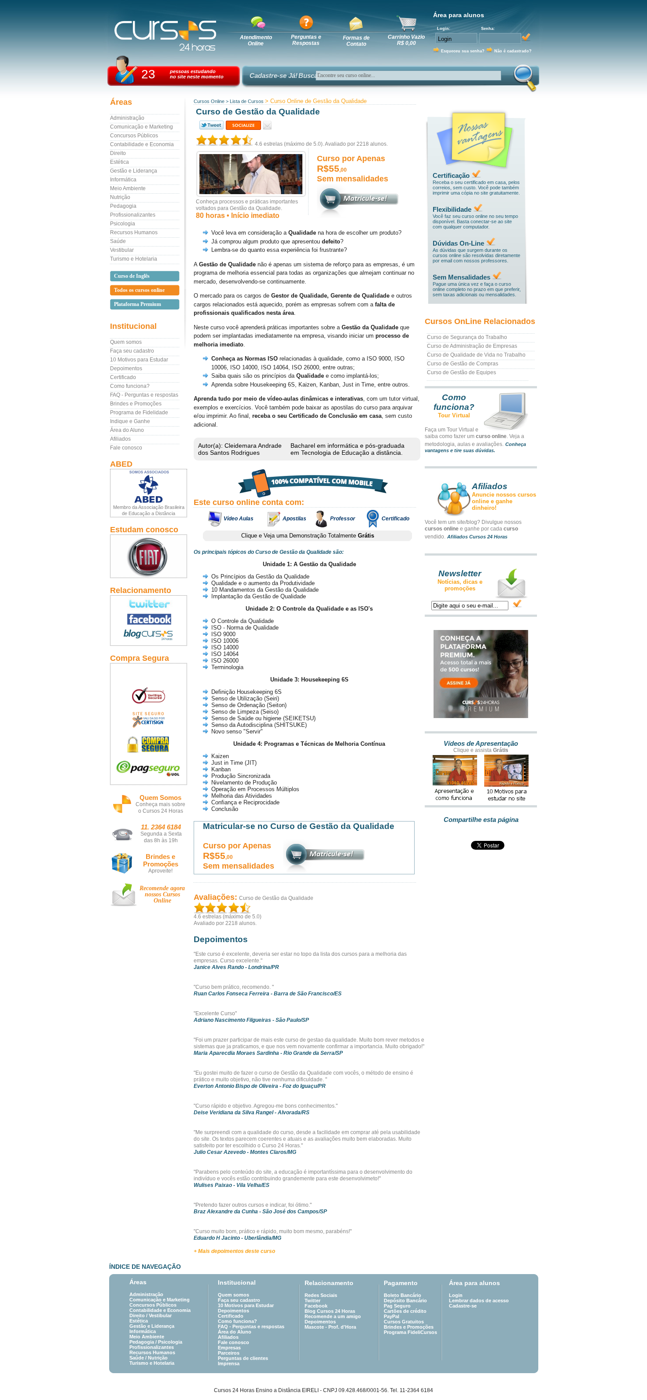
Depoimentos (126, 368)
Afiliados (120, 439)
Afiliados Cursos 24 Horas (477, 536)
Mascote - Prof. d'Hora (330, 1327)
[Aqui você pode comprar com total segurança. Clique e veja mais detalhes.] (148, 744)
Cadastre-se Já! (274, 75)
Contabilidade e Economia (142, 144)
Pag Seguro (397, 1305)
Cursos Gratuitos (404, 1321)
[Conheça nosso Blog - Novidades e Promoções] (148, 636)
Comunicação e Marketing (141, 127)
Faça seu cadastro (132, 351)
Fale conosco (126, 448)
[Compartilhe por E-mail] (267, 125)
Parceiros (228, 1353)
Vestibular (122, 250)
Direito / (139, 1315)
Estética (119, 162)
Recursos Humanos (134, 232)
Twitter (312, 1300)
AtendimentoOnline (256, 40)
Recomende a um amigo (333, 1316)
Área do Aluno (127, 430)
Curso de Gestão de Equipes (461, 372)
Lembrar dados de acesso (479, 1300)
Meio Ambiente (128, 188)
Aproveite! (160, 871)
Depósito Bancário (405, 1300)
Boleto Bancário (402, 1295)
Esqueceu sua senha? (463, 51)
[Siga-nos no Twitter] (148, 604)
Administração (127, 118)
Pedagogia (123, 206)
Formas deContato (356, 41)
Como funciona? (130, 386)
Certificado (123, 377)
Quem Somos (160, 797)
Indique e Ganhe (130, 421)
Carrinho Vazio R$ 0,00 (406, 40)
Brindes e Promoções (136, 404)
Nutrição (120, 197)
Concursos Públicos (134, 136)
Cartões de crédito (405, 1311)
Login (456, 1295)
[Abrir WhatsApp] (625, 1377)
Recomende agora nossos (162, 894)
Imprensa (228, 1363)
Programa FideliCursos (410, 1332)
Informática (123, 180)
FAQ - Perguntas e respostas (144, 395)
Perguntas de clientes (243, 1358)
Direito (118, 153)
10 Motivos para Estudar (139, 360)
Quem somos (126, 342)
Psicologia (122, 224)
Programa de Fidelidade (139, 412)
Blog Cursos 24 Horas (330, 1311)
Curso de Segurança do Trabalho (467, 337)
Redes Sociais (321, 1295)
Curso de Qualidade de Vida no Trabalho (476, 355)
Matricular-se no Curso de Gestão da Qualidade (298, 826)
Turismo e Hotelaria (133, 259)
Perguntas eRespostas (306, 40)
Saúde (118, 241)
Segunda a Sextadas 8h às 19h (161, 837)
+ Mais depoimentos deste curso (234, 1251)
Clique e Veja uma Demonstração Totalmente (307, 535)
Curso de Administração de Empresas (472, 346)
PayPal (391, 1316)
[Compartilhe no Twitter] (211, 125)
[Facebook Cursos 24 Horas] (148, 619)
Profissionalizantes (132, 215)
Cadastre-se (463, 1305)
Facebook (316, 1305)
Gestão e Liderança (133, 171)
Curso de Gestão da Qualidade (276, 898)
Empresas (229, 1347)
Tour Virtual (454, 415)
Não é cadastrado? (513, 51)
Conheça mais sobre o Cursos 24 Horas (160, 807)
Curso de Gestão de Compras (462, 364)
